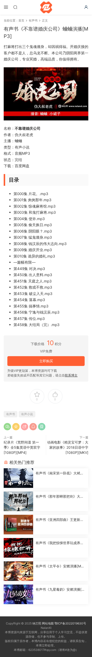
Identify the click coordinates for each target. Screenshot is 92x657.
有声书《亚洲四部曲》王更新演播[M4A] (60, 519)
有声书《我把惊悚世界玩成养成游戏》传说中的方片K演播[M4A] (60, 543)
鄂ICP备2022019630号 (70, 623)
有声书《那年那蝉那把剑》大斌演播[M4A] (60, 496)
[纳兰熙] (46, 7)
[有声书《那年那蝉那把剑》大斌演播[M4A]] (18, 501)
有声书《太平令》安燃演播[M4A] (59, 566)
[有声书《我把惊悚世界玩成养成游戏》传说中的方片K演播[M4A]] (18, 548)
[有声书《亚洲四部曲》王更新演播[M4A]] (18, 524)
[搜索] (15, 7)
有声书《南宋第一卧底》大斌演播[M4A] (60, 473)
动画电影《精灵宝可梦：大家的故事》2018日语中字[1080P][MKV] (67, 447)
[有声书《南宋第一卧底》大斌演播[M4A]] (18, 478)
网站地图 (48, 623)
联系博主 (71, 375)
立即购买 (46, 361)
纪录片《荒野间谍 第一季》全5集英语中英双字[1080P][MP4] (22, 447)
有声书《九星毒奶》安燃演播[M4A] (60, 589)
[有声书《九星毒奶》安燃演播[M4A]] (18, 594)
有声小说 (27, 414)
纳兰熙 (36, 623)
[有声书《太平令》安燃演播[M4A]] (18, 571)
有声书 (10, 414)
